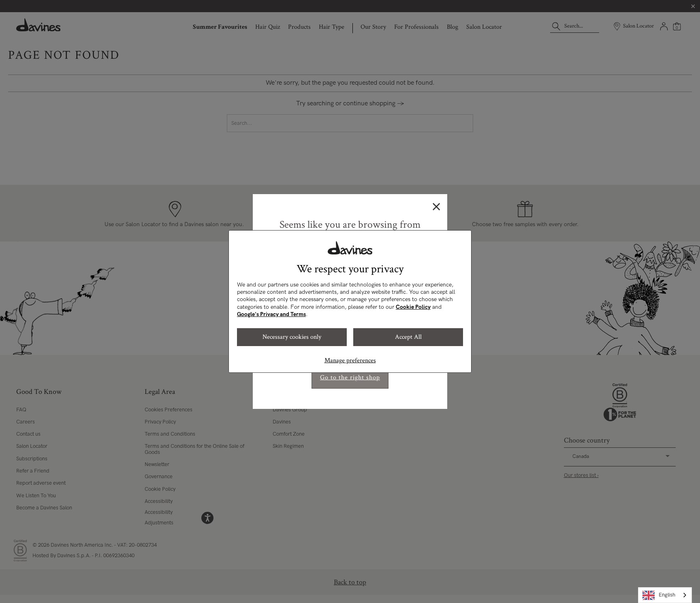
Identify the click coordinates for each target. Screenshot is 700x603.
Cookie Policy (413, 307)
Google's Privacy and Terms (271, 314)
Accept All (408, 337)
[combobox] (665, 595)
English (667, 595)
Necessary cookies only (291, 337)
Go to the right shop (350, 377)
